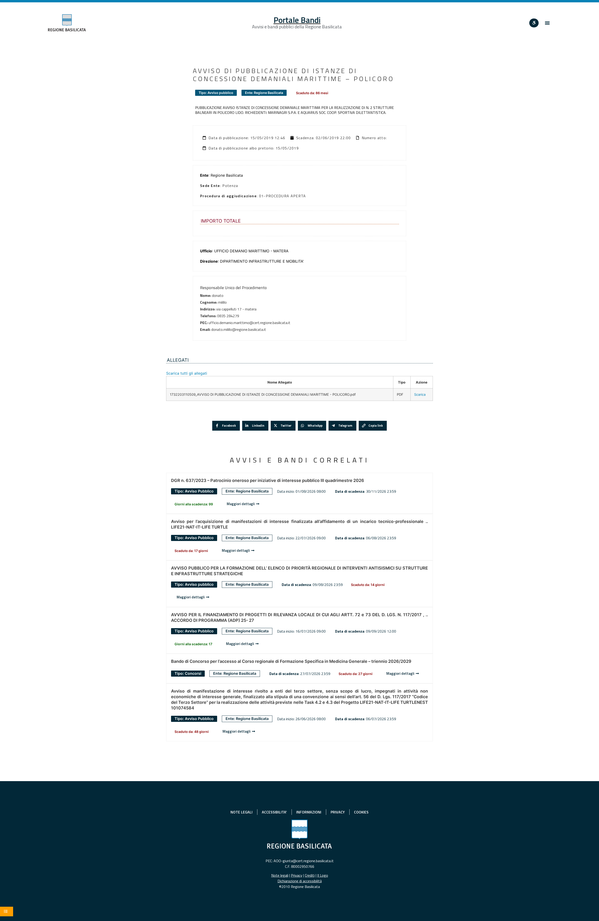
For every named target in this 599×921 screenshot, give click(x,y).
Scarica (420, 394)
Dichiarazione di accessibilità (300, 881)
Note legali (279, 875)
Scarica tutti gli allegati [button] (186, 373)
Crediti (310, 875)
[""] (534, 23)
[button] (547, 23)
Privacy (296, 875)
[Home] (67, 22)
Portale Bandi (297, 20)
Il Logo (322, 875)
